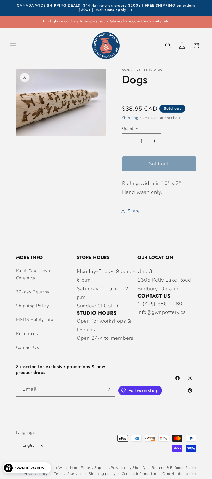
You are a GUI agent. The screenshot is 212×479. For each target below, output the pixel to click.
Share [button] (134, 211)
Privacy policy (36, 473)
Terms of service (68, 473)
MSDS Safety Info (35, 320)
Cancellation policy (179, 473)
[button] (13, 46)
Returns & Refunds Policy (174, 467)
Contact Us (27, 347)
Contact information (139, 473)
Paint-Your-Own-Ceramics (34, 274)
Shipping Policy (32, 306)
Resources (27, 334)
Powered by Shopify (128, 467)
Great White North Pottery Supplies (78, 467)
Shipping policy (102, 473)
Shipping (130, 118)
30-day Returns (33, 292)
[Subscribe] (108, 389)
